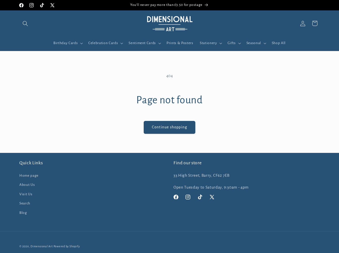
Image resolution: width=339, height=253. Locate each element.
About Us (27, 185)
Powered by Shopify (67, 246)
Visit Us (25, 194)
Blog (23, 213)
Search (24, 203)
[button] (25, 23)
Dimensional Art (42, 246)
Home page (28, 175)
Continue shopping (169, 127)
